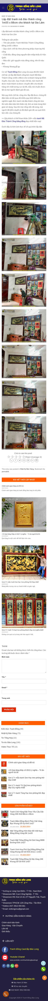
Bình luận (5, 657)
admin (22, 26)
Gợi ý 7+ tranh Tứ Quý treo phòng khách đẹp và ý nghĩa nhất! (25, 786)
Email (4, 687)
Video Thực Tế (7, 747)
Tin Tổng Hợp (7, 738)
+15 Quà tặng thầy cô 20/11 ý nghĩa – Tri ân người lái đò (26, 771)
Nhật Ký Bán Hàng (8, 16)
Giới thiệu (6, 931)
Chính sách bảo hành (10, 923)
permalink (5, 471)
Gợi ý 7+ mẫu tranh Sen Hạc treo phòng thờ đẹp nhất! (26, 779)
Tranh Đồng (27, 998)
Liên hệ (5, 929)
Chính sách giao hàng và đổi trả (21, 762)
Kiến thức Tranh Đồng (10, 729)
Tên (4, 677)
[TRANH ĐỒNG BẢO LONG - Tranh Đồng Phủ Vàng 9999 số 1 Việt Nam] (24, 7)
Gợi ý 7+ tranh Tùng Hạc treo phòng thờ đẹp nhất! (26, 794)
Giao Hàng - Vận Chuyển (12, 926)
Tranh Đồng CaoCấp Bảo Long (24, 949)
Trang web (6, 698)
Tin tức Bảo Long (8, 742)
